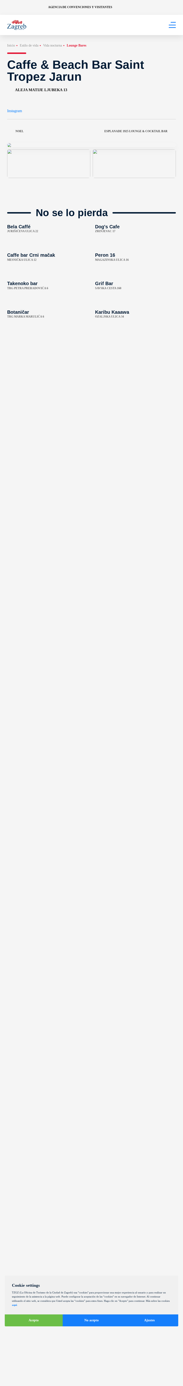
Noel (19, 131)
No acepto (91, 1320)
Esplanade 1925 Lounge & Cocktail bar (136, 131)
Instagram (14, 111)
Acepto (34, 1320)
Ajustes (149, 1320)
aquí (14, 1304)
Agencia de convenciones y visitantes (80, 7)
